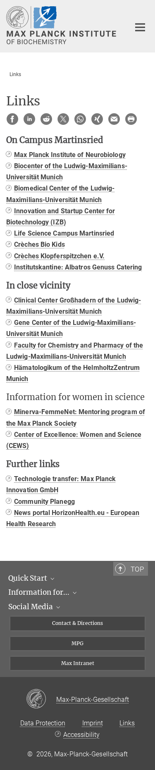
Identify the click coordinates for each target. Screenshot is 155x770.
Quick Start (28, 578)
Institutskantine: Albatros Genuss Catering (78, 267)
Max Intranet (77, 663)
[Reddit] (46, 119)
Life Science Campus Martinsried (64, 233)
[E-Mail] (114, 119)
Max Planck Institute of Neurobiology (70, 155)
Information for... (39, 592)
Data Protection (42, 723)
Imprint (92, 723)
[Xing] (97, 119)
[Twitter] (63, 119)
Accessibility (81, 735)
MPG (77, 643)
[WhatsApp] (80, 119)
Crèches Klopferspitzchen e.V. (59, 256)
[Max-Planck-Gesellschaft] (41, 699)
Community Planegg (44, 501)
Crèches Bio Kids (39, 244)
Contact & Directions (77, 623)
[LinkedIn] (29, 119)
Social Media (31, 607)
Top (137, 569)
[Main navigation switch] (140, 27)
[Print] (131, 119)
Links (127, 723)
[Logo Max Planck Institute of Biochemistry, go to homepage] (62, 25)
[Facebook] (12, 119)
